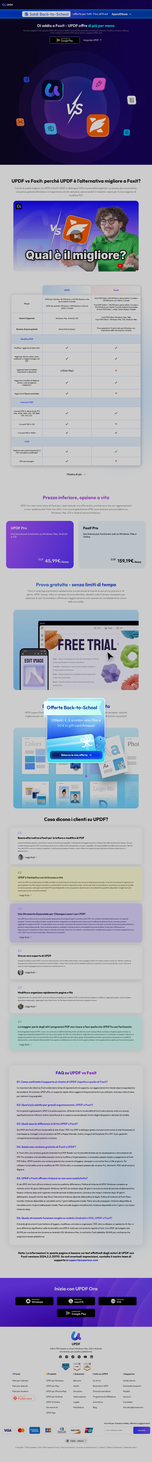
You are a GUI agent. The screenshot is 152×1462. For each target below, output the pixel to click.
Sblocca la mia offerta (74, 755)
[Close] (76, 768)
